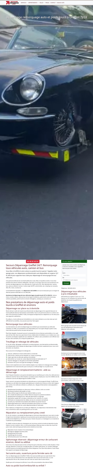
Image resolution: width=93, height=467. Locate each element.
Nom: (63, 273)
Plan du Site (60, 2)
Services (23, 2)
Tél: (63, 277)
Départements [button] (32, 2)
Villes (41, 2)
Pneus (47, 2)
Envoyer (66, 283)
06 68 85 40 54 (32, 261)
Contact (53, 2)
